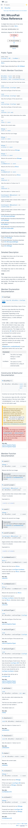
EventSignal (5, 195)
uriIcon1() (8, 477)
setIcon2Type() (19, 433)
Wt (2, 8)
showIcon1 (4, 180)
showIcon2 (4, 188)
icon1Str (4, 77)
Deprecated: (7, 474)
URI (10, 58)
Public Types (6, 10)
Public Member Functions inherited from (13, 215)
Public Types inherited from (13, 66)
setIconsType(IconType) (9, 624)
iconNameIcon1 (5, 163)
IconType (4, 58)
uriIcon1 (4, 147)
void (2, 86)
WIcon (3, 162)
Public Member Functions (14, 10)
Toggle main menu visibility (2, 4)
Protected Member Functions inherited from (12, 241)
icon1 (3, 130)
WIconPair (7, 8)
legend (14, 48)
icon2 (3, 139)
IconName (15, 58)
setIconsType (5, 104)
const (10, 76)
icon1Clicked (5, 196)
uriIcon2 (4, 155)
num (12, 112)
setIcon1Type (5, 87)
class (7, 300)
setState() (5, 765)
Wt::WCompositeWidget (8, 216)
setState (4, 112)
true (22, 79)
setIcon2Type (5, 96)
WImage (3, 129)
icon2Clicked (5, 206)
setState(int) (5, 730)
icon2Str (4, 79)
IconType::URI (15, 663)
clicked (11, 503)
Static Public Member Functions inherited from (13, 237)
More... (17, 26)
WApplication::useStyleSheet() (11, 346)
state (3, 122)
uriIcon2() (8, 525)
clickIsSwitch (16, 79)
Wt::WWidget (5, 220)
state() (4, 712)
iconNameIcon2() (18, 525)
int (9, 112)
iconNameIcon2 (5, 172)
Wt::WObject (21, 66)
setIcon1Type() (7, 433)
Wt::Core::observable (7, 228)
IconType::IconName (18, 569)
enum (3, 300)
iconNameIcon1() (18, 477)
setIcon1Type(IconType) (9, 445)
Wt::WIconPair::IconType (17, 300)
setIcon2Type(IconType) (9, 446)
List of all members (23, 10)
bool (10, 79)
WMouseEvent (13, 195)
